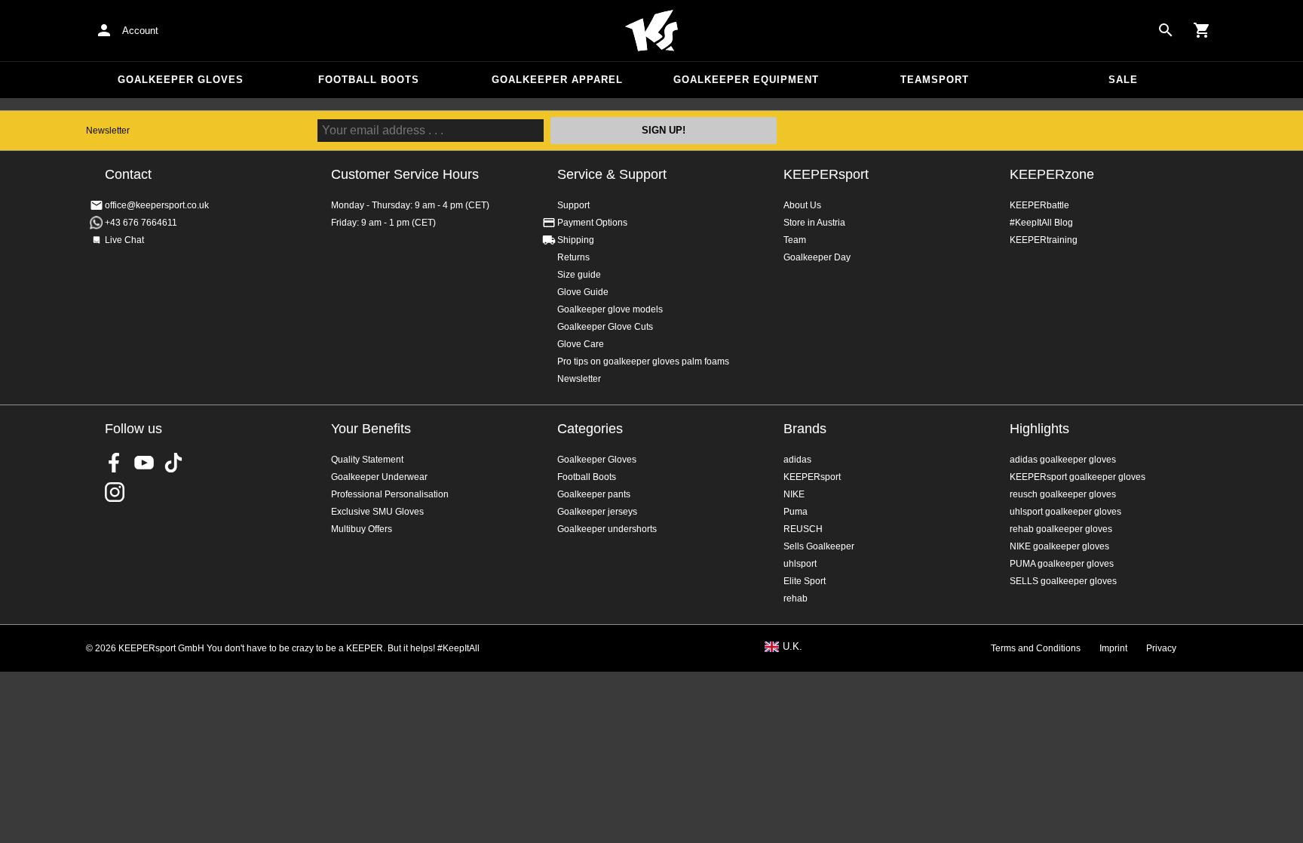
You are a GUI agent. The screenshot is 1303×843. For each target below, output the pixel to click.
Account (140, 30)
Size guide (579, 274)
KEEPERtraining (1044, 240)
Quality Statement (367, 459)
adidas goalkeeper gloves (1063, 459)
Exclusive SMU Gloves (377, 511)
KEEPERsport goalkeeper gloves (1077, 477)
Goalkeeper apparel (557, 79)
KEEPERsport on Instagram (114, 492)
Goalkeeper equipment (746, 79)
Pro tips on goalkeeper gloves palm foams (643, 361)
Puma (795, 511)
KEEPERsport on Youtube (144, 462)
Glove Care (580, 344)
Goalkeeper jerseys (597, 511)
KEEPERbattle (1039, 205)
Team (794, 240)
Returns (573, 257)
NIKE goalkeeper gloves (1059, 546)
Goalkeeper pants (593, 494)
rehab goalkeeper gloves (1061, 529)
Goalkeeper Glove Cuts (605, 327)
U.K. (792, 646)
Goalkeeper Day (817, 257)
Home (651, 31)
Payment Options (592, 222)
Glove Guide (583, 292)
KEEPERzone (1052, 174)
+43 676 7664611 (141, 222)
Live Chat (124, 240)
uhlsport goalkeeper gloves (1065, 511)
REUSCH (803, 529)
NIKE (794, 494)
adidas (797, 459)
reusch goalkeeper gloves (1063, 494)
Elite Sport (804, 581)
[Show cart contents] (1202, 30)
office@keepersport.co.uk (157, 205)
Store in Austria (814, 222)
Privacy (1161, 648)
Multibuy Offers (361, 529)
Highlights (1039, 428)
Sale (1123, 79)
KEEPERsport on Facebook (114, 462)
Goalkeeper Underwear (379, 477)
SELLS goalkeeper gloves (1063, 581)
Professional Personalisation (390, 494)
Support (573, 205)
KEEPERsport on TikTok (173, 462)
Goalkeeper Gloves (181, 79)
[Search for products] (1166, 30)
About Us (802, 205)
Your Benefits (371, 428)
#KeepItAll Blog (1041, 222)
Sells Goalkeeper (818, 546)
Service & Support (612, 174)
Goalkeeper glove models (610, 309)
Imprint (1113, 648)
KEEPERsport (826, 174)
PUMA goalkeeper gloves (1062, 563)
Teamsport (934, 79)
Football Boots (368, 79)
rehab (795, 598)
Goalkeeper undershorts (607, 529)
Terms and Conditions (1036, 648)
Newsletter (108, 130)
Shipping (575, 240)
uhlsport (800, 563)
